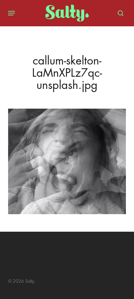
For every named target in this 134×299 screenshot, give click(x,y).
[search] (119, 13)
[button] (11, 13)
